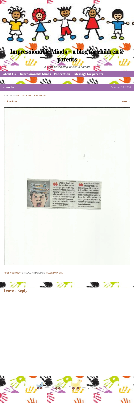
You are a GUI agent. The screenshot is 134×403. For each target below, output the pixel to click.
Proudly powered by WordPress (50, 395)
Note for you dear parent (31, 95)
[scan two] (67, 264)
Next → (126, 101)
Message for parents (88, 74)
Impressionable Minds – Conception (45, 74)
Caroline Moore (91, 395)
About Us (9, 74)
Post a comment (12, 273)
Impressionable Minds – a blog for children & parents (67, 55)
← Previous (10, 101)
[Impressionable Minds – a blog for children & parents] (67, 41)
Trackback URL (54, 273)
